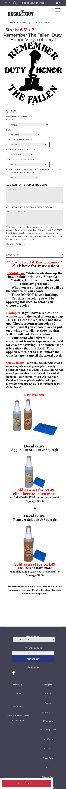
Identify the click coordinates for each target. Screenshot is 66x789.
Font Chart (48, 748)
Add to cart (26, 783)
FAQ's (48, 768)
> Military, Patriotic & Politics (35, 22)
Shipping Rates (48, 777)
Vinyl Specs (48, 739)
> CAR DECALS (13, 22)
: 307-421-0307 (19, 720)
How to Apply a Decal (48, 730)
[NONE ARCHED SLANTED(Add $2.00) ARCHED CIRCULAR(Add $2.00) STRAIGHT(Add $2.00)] (28, 144)
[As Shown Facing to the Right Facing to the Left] (21, 154)
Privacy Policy (48, 758)
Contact (18, 693)
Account (48, 703)
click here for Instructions (35, 266)
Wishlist (48, 693)
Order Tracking (48, 712)
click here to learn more (34, 493)
